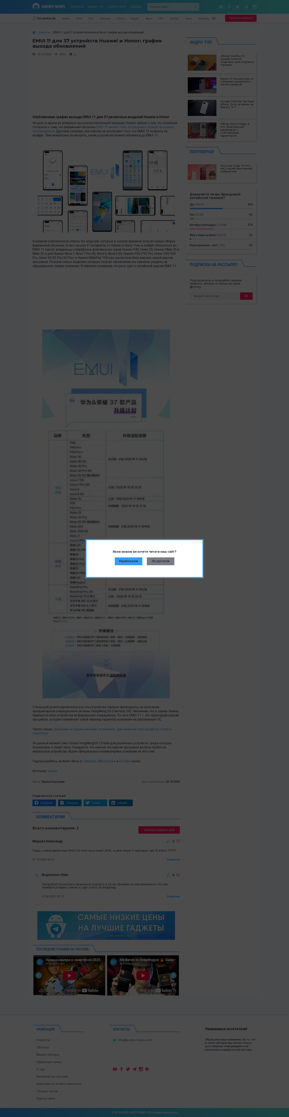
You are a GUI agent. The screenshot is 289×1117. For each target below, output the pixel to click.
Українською (128, 561)
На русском (160, 561)
